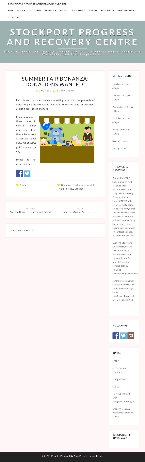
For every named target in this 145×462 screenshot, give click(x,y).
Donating (93, 10)
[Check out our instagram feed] (130, 335)
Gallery (64, 10)
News (23, 185)
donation (66, 185)
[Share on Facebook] (19, 173)
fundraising (78, 185)
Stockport (80, 188)
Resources (106, 10)
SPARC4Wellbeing (126, 10)
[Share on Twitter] (27, 173)
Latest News (35, 10)
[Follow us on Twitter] (123, 335)
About (20, 10)
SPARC (69, 188)
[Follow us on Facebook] (115, 335)
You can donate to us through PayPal (30, 210)
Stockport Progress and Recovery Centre (37, 3)
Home (10, 10)
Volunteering (78, 10)
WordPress (79, 456)
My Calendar (14, 17)
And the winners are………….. (80, 210)
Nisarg (99, 456)
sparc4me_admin (65, 90)
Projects (49, 10)
